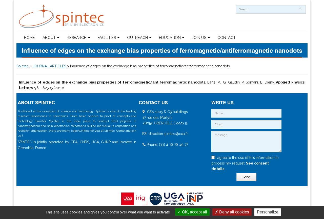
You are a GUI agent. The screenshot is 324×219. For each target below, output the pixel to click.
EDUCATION (170, 37)
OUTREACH (138, 37)
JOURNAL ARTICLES (49, 66)
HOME (29, 37)
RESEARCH (77, 37)
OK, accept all (194, 212)
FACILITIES (107, 37)
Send (246, 177)
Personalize (267, 212)
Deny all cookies (233, 212)
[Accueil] (62, 16)
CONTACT (226, 37)
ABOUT (50, 37)
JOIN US (199, 37)
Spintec (22, 66)
